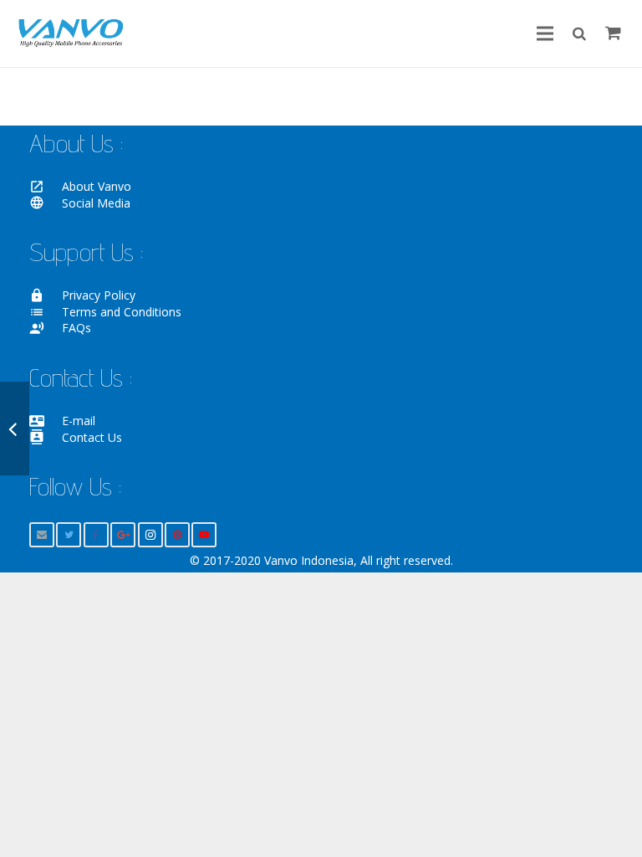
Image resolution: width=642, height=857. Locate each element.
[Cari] (579, 33)
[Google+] (122, 534)
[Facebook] (96, 534)
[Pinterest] (177, 534)
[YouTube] (204, 534)
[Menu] (545, 33)
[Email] (41, 534)
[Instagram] (150, 534)
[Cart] (613, 33)
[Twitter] (68, 534)
